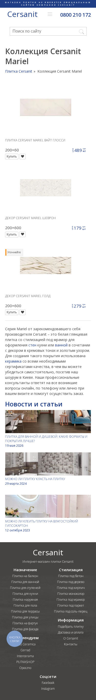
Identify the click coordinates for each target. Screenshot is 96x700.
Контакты (70, 644)
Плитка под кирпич (71, 588)
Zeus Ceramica (25, 644)
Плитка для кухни (25, 593)
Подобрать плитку (71, 626)
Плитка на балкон (25, 576)
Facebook (48, 682)
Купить (12, 156)
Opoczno (25, 668)
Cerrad (25, 650)
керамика (13, 361)
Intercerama (25, 656)
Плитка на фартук (25, 623)
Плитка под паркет (70, 605)
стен (32, 345)
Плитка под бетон (70, 576)
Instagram (48, 688)
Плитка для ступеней (25, 588)
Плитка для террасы (25, 611)
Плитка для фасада (25, 629)
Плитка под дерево (70, 582)
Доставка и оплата (70, 632)
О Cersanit (70, 638)
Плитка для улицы (25, 617)
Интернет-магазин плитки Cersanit (48, 561)
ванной (61, 345)
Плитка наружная (25, 599)
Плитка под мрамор (71, 599)
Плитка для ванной (25, 582)
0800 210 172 (75, 15)
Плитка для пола (25, 605)
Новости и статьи (33, 404)
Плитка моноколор (70, 593)
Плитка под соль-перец (70, 611)
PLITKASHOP (25, 662)
